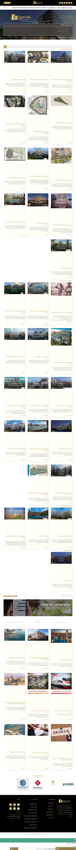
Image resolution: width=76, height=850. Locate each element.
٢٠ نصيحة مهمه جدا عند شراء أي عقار (40, 753)
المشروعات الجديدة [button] (61, 8)
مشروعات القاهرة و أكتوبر (63, 31)
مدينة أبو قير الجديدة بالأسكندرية (17, 752)
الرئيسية (70, 8)
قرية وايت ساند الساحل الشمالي (41, 357)
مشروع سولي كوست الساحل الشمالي (63, 493)
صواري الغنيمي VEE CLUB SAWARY (64, 180)
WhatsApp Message (51, 849)
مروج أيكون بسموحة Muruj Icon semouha (38, 79)
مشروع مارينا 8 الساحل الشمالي (64, 405)
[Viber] (10, 808)
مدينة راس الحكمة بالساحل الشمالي (17, 658)
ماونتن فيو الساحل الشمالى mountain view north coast (38, 493)
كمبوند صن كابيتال (44, 536)
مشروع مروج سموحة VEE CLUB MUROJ (16, 177)
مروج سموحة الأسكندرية (43, 223)
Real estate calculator (35, 8)
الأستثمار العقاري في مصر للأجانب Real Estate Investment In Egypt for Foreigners (15, 703)
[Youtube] (18, 808)
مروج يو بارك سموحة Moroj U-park (64, 123)
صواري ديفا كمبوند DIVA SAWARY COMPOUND (40, 132)
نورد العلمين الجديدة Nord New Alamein (39, 405)
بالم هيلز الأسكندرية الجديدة (65, 268)
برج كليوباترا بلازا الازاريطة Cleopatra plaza (39, 176)
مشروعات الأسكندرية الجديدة (63, 28)
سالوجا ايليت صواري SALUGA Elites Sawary (15, 222)
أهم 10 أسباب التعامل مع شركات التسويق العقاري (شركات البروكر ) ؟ (62, 759)
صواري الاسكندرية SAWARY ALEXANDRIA (62, 225)
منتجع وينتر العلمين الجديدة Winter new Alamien (39, 311)
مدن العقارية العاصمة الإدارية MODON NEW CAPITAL (15, 537)
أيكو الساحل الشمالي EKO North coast (16, 449)
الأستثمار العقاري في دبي (66, 660)
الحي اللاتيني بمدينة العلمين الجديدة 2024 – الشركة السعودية (38, 658)
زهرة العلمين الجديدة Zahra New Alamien (15, 357)
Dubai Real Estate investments (20, 8)
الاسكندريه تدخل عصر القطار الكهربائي (63, 711)
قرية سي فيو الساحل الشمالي (65, 449)
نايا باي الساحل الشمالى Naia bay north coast (62, 363)
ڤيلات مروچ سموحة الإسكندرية (18, 79)
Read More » (69, 90)
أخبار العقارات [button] (51, 8)
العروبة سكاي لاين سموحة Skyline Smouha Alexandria (62, 80)
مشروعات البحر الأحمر (64, 33)
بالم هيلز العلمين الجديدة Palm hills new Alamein (15, 406)
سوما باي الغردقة (68, 580)
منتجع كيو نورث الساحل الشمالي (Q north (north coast (38, 449)
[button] (5, 8)
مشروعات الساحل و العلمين (63, 29)
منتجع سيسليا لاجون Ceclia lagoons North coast (15, 311)
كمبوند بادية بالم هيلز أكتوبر (65, 536)
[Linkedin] (14, 808)
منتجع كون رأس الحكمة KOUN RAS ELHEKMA (61, 312)
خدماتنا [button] (45, 8)
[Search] (5, 46)
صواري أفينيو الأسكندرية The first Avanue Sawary (15, 124)
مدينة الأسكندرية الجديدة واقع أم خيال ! (39, 711)
